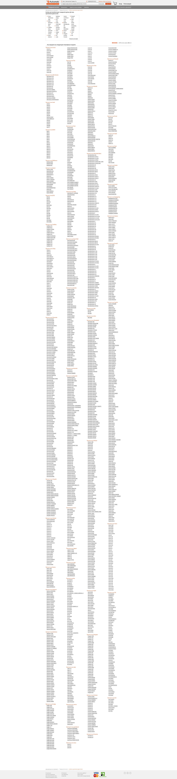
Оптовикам (64, 773)
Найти (107, 3)
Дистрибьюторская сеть (51, 776)
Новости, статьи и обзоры (76, 7)
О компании (48, 773)
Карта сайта (80, 774)
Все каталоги (64, 7)
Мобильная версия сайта (51, 777)
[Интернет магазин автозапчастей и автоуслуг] (53, 3)
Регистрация (127, 3)
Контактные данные (50, 774)
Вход (120, 3)
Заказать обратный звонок (105, 1)
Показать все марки (73, 38)
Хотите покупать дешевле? (123, 7)
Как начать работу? (81, 773)
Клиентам (86, 7)
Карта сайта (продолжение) (83, 776)
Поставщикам (65, 774)
